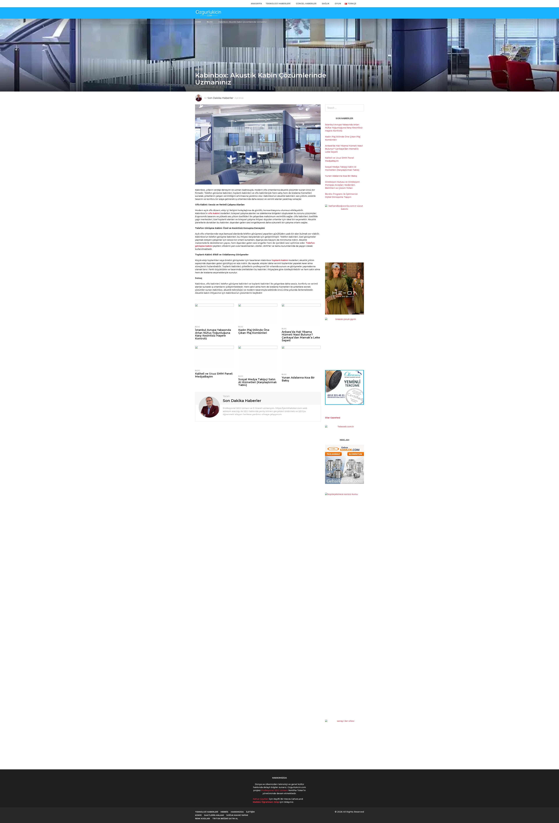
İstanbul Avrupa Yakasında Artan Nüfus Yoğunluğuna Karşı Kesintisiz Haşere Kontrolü (213, 334)
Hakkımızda (237, 812)
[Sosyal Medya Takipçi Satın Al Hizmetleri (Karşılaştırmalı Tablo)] (257, 360)
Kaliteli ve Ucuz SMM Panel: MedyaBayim (214, 375)
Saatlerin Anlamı (214, 815)
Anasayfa (256, 3)
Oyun (338, 3)
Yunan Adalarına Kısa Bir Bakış (298, 379)
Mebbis (224, 812)
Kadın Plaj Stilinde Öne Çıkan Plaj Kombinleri (253, 331)
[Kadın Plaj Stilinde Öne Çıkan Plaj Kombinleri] (257, 314)
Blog (199, 69)
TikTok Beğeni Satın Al (225, 818)
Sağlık (325, 3)
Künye (198, 815)
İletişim (250, 812)
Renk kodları (202, 818)
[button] (361, 4)
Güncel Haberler (306, 3)
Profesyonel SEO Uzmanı (274, 790)
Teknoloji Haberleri (278, 3)
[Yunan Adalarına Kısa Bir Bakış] (301, 359)
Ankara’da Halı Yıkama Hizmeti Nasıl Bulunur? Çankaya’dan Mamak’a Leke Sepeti (301, 336)
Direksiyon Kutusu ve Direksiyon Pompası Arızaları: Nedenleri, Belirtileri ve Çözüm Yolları (342, 185)
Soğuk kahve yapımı (237, 815)
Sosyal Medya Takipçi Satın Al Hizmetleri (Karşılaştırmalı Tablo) (257, 382)
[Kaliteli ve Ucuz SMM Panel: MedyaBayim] (214, 357)
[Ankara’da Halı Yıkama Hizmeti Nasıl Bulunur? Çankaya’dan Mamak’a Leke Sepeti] (301, 315)
